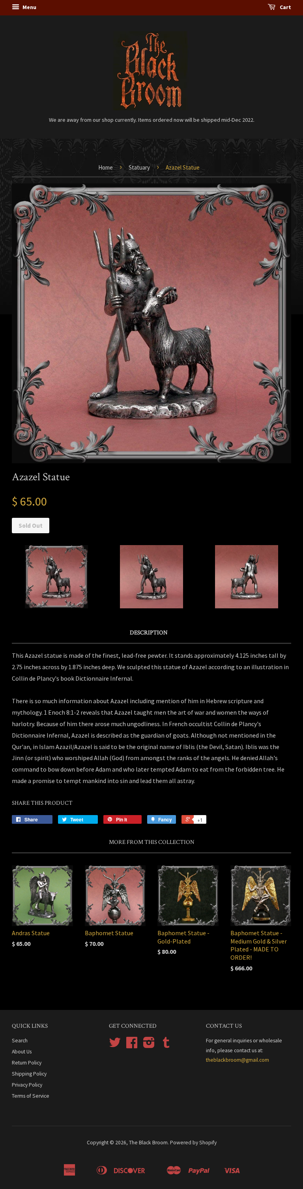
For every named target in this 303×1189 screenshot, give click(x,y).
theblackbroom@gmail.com (237, 1060)
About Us (22, 1051)
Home (105, 167)
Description (149, 632)
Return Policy (26, 1062)
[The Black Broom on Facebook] (132, 1045)
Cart (285, 7)
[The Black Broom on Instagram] (149, 1045)
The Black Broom (148, 1142)
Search (20, 1040)
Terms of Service (30, 1096)
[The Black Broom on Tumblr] (166, 1045)
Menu (28, 7)
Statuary (139, 167)
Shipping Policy (29, 1073)
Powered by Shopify (193, 1142)
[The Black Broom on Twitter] (115, 1045)
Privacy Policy (27, 1084)
